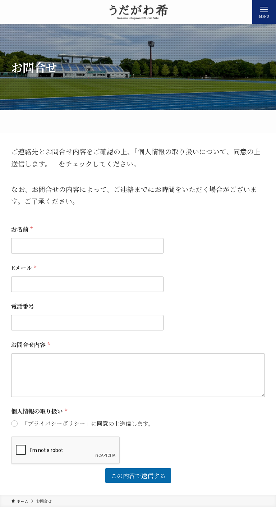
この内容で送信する (138, 475)
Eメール (23, 267)
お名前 (22, 229)
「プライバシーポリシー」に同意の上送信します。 (88, 424)
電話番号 (22, 306)
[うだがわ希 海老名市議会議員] (138, 12)
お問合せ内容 (30, 344)
